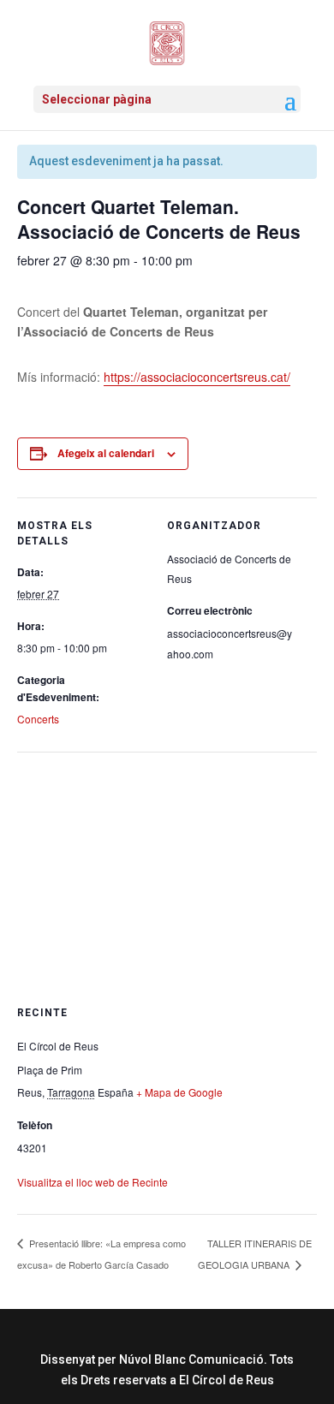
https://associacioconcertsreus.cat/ (197, 376)
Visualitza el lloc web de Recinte (92, 1182)
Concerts (38, 718)
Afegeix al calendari (105, 453)
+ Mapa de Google (179, 1092)
